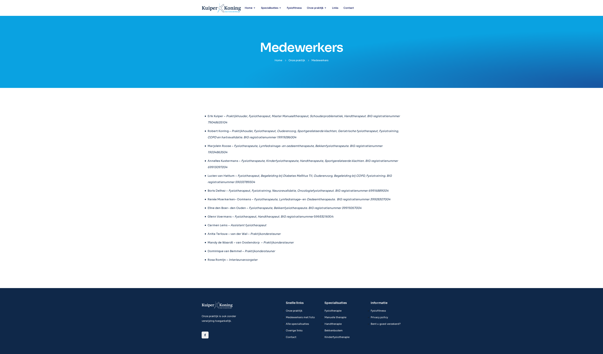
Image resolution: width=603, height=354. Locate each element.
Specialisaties (269, 8)
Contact (348, 8)
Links (335, 8)
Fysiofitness (294, 8)
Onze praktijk (315, 8)
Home (248, 8)
